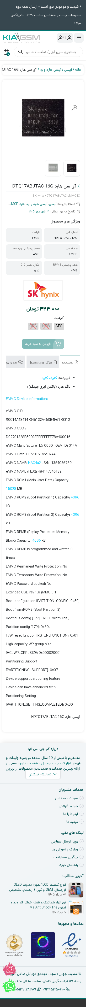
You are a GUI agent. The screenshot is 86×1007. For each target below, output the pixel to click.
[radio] (59, 326)
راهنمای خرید (68, 864)
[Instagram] (9, 969)
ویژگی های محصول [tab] (41, 362)
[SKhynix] (43, 290)
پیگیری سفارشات (66, 857)
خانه (78, 69)
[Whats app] (9, 985)
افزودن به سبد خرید (38, 343)
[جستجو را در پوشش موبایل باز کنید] (48, 52)
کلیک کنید (49, 378)
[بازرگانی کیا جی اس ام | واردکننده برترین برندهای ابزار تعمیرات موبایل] (21, 38)
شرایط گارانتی (68, 806)
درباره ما (72, 821)
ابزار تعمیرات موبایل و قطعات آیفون (45, 763)
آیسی (68, 69)
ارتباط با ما (70, 813)
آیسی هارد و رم (50, 69)
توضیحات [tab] (68, 362)
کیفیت (59, 318)
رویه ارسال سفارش (64, 841)
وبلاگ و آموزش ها (65, 849)
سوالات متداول (66, 798)
